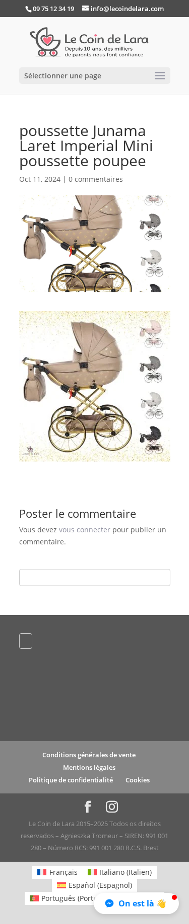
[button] (136, 903)
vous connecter (84, 529)
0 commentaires (96, 179)
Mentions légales (89, 767)
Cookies (137, 779)
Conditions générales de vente (89, 754)
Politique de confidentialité (71, 779)
